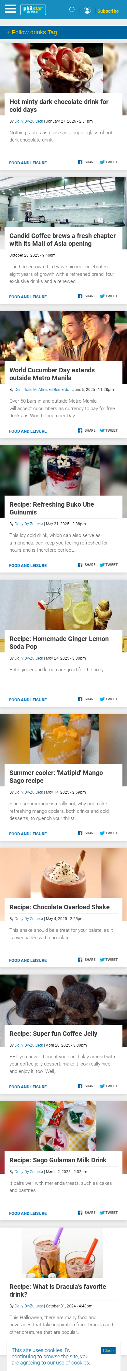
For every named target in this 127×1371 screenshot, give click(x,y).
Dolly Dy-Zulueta (29, 121)
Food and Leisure (28, 162)
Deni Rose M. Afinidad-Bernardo (42, 389)
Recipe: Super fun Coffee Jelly (53, 1033)
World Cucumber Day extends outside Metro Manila (52, 374)
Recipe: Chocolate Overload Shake (59, 907)
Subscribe (108, 11)
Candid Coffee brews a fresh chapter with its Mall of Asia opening (62, 239)
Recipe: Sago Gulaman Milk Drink (57, 1160)
